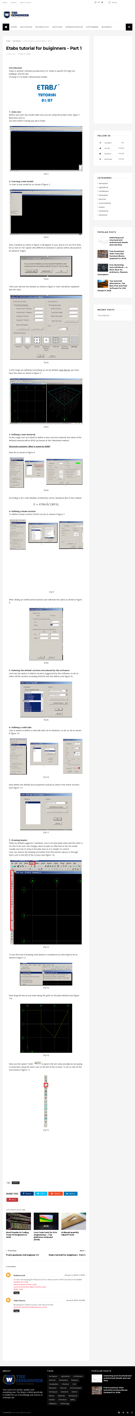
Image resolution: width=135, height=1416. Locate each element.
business (107, 27)
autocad (57, 27)
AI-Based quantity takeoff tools (70, 1233)
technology (64, 1403)
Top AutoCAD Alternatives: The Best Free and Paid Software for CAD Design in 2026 (112, 286)
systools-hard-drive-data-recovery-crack (30, 1287)
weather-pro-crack (21, 1282)
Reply (16, 1293)
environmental (105, 203)
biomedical (103, 195)
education (26, 27)
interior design (74, 27)
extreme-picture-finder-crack (25, 1284)
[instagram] (95, 2)
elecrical (102, 199)
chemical (65, 1384)
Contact (14, 2)
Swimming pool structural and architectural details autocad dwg (117, 1378)
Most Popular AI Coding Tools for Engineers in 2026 (17, 1234)
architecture (104, 191)
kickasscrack (19, 1275)
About (5, 2)
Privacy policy (25, 2)
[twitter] (102, 2)
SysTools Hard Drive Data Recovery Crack (30, 1307)
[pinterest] (127, 1412)
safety (72, 1399)
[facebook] (98, 2)
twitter (114, 148)
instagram (114, 159)
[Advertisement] (84, 14)
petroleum (103, 215)
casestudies (53, 1384)
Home (14, 27)
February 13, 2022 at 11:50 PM (75, 1275)
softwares (92, 27)
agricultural (103, 187)
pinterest (114, 154)
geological (53, 1392)
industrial (64, 1392)
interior (74, 1392)
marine (102, 207)
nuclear (52, 1399)
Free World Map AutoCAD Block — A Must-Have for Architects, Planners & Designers (113, 270)
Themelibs (27, 1412)
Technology (42, 27)
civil (74, 1384)
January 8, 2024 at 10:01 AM (75, 1300)
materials (61, 1396)
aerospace (103, 183)
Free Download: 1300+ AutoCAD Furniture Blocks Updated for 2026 (115, 1390)
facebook (114, 143)
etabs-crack (18, 1289)
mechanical (103, 211)
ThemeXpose (16, 1412)
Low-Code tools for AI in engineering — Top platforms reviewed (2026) (45, 1236)
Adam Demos (19, 1301)
